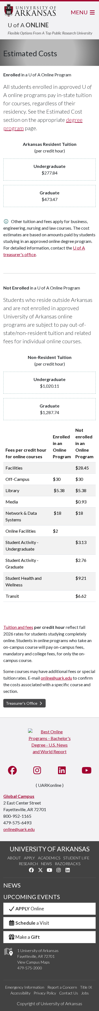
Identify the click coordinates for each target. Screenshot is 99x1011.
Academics (49, 858)
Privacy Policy (45, 993)
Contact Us (68, 993)
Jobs (85, 993)
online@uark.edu (56, 677)
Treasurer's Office (22, 703)
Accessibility (20, 993)
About (14, 858)
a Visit (32, 923)
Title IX (86, 987)
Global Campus (18, 796)
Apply (29, 858)
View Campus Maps (33, 962)
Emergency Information (24, 987)
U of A (28, 25)
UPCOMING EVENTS (31, 896)
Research (28, 863)
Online (29, 908)
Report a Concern (62, 987)
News (46, 863)
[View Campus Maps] (8, 957)
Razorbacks (67, 863)
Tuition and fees (18, 627)
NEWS (12, 885)
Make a (27, 937)
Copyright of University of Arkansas (49, 1003)
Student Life (76, 858)
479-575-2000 (29, 968)
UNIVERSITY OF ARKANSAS (50, 849)
